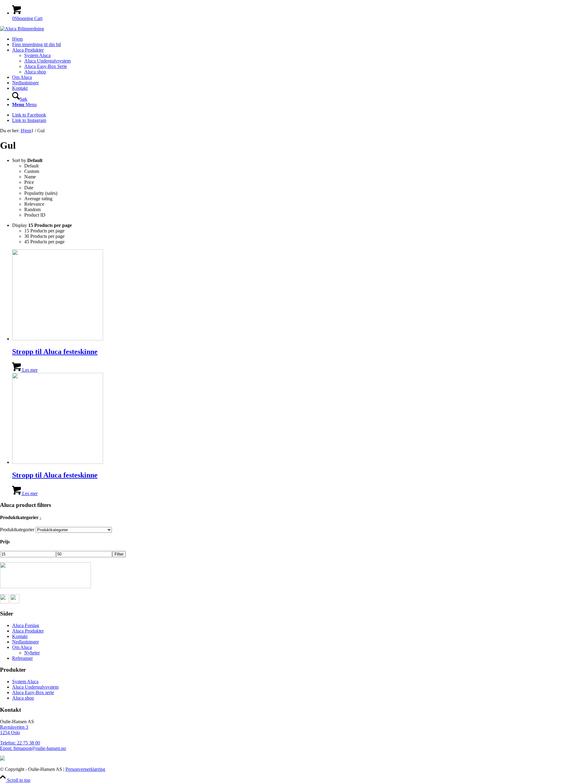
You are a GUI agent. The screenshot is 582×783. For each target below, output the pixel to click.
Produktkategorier (17, 529)
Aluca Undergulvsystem (35, 687)
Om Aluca (22, 647)
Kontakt (20, 636)
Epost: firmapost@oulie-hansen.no (33, 748)
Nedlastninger (25, 641)
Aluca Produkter (28, 630)
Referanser (22, 658)
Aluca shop (23, 697)
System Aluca (25, 681)
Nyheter (32, 652)
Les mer (29, 370)
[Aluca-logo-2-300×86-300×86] (22, 28)
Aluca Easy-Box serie (33, 692)
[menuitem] (297, 39)
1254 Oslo (10, 732)
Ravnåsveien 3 (14, 727)
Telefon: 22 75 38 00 (20, 742)
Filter (119, 554)
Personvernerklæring (85, 769)
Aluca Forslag (25, 625)
